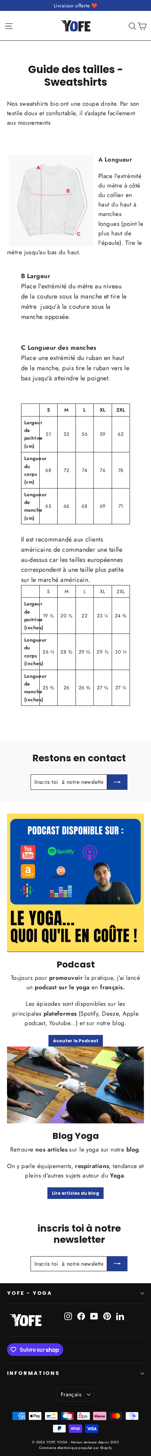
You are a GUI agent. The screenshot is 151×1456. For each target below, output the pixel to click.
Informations (33, 1373)
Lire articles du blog (75, 1193)
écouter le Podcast (75, 1041)
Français (71, 1394)
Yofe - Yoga (29, 1293)
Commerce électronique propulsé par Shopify (75, 1447)
